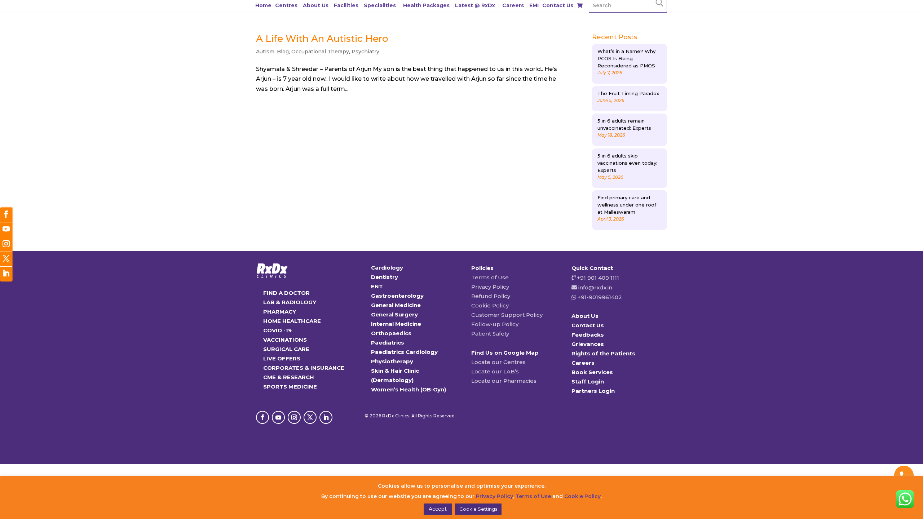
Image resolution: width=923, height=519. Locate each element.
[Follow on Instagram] (294, 417)
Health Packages (426, 5)
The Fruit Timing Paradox (628, 93)
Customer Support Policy (507, 314)
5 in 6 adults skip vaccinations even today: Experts (627, 163)
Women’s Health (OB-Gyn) (408, 389)
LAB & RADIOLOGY (289, 302)
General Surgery (394, 314)
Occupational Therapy (320, 51)
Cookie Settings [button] (478, 509)
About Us (315, 5)
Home (263, 5)
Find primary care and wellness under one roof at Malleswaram (626, 205)
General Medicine (396, 305)
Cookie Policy (490, 305)
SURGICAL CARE (286, 349)
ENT (377, 286)
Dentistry (384, 277)
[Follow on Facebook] (262, 417)
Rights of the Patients (603, 353)
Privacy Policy (490, 286)
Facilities (346, 5)
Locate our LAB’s (495, 371)
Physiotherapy (392, 361)
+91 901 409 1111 (597, 277)
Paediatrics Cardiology (404, 352)
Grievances (587, 344)
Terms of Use (490, 277)
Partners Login (593, 390)
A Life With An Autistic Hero (322, 38)
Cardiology (387, 267)
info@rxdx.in (595, 287)
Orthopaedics (391, 333)
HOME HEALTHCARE (292, 321)
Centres (286, 5)
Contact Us (557, 5)
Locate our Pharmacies (503, 380)
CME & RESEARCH (288, 377)
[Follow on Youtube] (278, 417)
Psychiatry (365, 51)
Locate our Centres (498, 362)
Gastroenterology (397, 295)
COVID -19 (277, 330)
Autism (265, 51)
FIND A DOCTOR (286, 292)
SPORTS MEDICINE (290, 386)
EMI (534, 5)
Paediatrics (387, 342)
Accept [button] (438, 509)
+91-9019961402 (599, 297)
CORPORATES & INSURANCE (303, 367)
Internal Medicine (396, 323)
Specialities (380, 5)
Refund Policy (490, 296)
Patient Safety (490, 333)
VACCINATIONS (285, 339)
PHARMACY (279, 311)
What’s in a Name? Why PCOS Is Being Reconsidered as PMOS (626, 58)
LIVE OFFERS (281, 358)
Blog (283, 51)
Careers (513, 5)
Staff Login (587, 381)
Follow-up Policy (494, 324)
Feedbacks (587, 334)
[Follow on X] (310, 417)
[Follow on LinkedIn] (325, 417)
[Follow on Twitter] (6, 259)
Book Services (592, 372)
